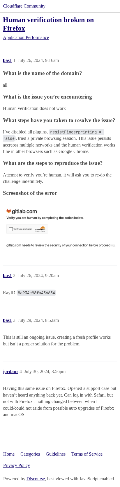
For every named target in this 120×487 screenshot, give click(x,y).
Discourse (36, 478)
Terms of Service (87, 454)
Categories (30, 454)
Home (9, 454)
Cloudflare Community (24, 5)
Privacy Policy (16, 465)
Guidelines (56, 454)
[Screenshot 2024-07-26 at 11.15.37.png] (60, 225)
